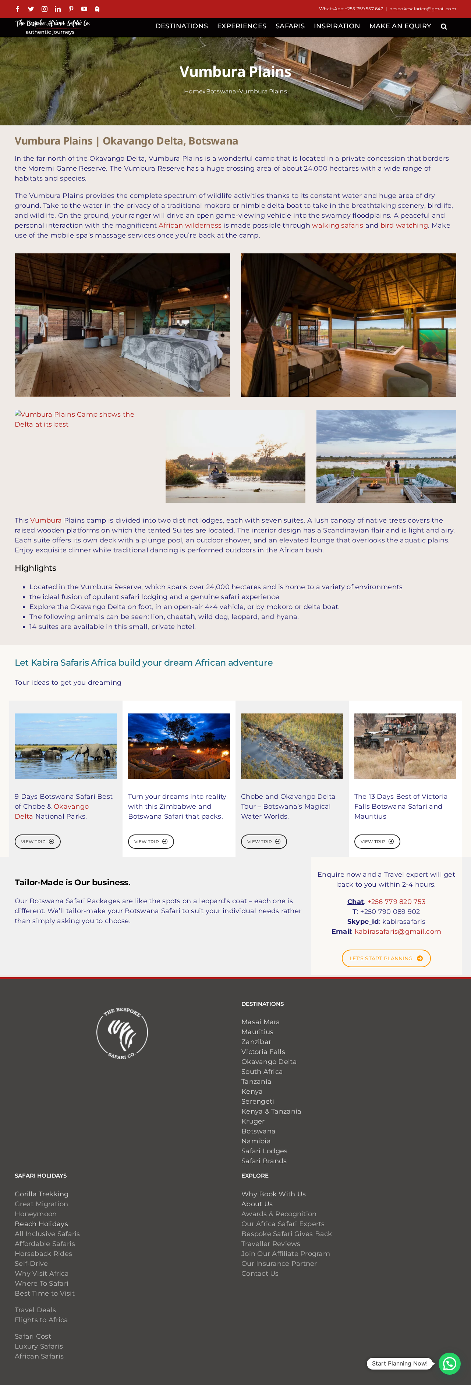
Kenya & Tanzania (271, 1111)
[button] (444, 25)
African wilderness (190, 225)
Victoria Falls (263, 1052)
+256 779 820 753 (396, 902)
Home (193, 91)
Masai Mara (260, 1022)
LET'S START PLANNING (381, 958)
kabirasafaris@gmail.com (398, 932)
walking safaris (337, 225)
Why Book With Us (273, 1194)
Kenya (252, 1091)
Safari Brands (264, 1161)
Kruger (253, 1121)
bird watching (404, 225)
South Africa (262, 1072)
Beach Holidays (41, 1224)
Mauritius (257, 1032)
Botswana (221, 91)
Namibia (256, 1141)
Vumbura (46, 520)
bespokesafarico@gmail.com (422, 8)
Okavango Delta (269, 1062)
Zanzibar (256, 1042)
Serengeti (257, 1101)
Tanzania (256, 1082)
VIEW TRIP (33, 841)
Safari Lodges (264, 1151)
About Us (257, 1204)
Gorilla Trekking (41, 1194)
